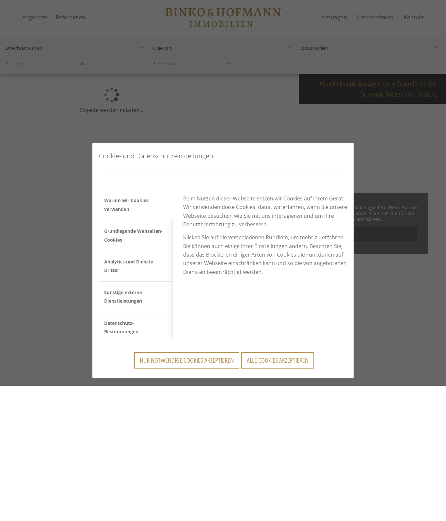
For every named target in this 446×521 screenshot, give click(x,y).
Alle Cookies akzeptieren (278, 360)
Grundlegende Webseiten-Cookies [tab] (133, 235)
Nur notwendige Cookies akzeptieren (187, 360)
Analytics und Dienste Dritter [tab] (128, 266)
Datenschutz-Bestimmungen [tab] (121, 327)
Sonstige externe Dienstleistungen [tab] (123, 296)
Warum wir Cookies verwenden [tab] (126, 204)
